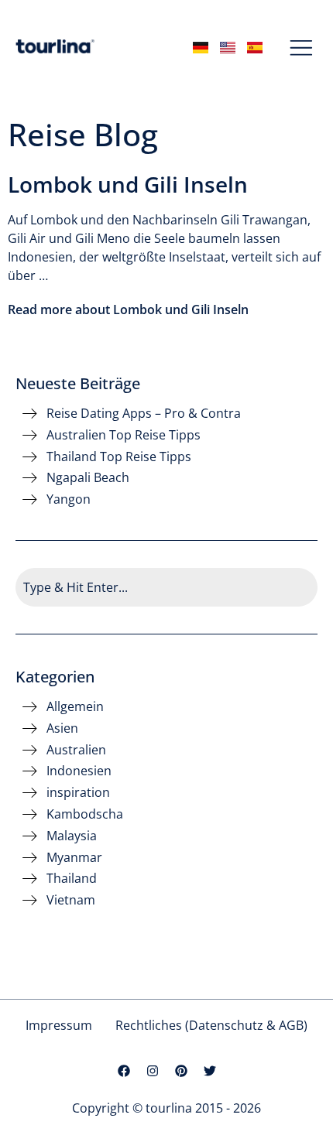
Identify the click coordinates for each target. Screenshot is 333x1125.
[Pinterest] (181, 1070)
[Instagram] (152, 1070)
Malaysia (71, 836)
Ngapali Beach (87, 478)
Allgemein (75, 707)
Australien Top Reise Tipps (123, 435)
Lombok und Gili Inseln (128, 184)
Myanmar (74, 858)
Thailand (71, 878)
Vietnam (70, 900)
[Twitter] (209, 1070)
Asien (62, 728)
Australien (76, 750)
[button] (301, 48)
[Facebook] (124, 1070)
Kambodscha (84, 814)
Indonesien (79, 771)
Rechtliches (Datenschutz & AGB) (211, 1025)
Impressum (59, 1025)
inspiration (78, 793)
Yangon (68, 499)
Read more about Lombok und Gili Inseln (128, 309)
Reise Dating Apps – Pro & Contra (143, 413)
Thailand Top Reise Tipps (118, 457)
